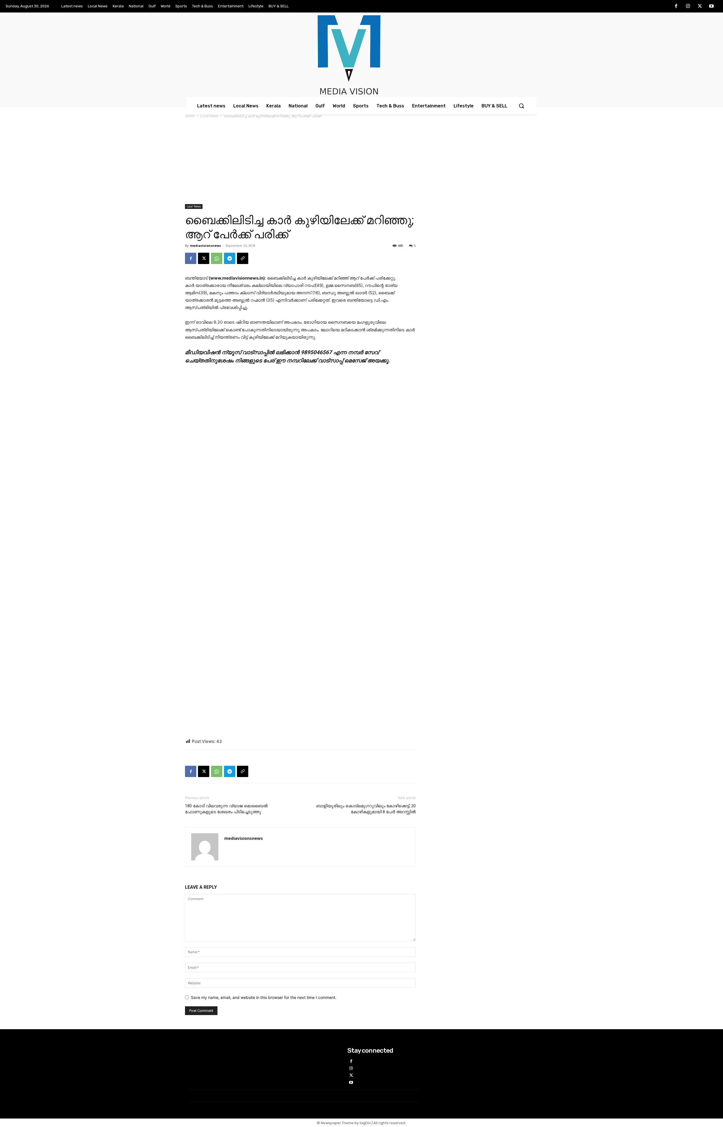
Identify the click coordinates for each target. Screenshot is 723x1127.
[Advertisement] (361, 161)
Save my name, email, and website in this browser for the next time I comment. (263, 997)
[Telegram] (229, 258)
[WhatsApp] (216, 258)
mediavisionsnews (205, 245)
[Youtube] (711, 6)
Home (190, 116)
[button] (521, 105)
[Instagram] (688, 6)
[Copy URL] (242, 258)
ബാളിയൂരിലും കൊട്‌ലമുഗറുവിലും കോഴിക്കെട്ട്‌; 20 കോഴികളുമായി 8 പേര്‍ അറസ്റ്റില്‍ (366, 808)
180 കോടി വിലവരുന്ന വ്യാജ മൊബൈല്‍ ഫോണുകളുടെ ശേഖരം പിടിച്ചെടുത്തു (226, 808)
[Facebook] (676, 6)
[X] (700, 6)
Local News (209, 116)
